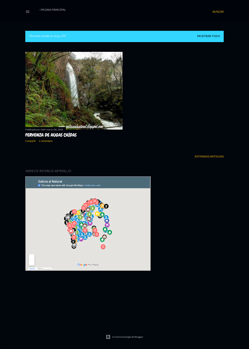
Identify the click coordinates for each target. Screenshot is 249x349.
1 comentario (46, 141)
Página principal (53, 9)
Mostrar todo (208, 36)
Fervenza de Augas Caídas (50, 135)
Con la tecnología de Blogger (127, 336)
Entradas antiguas (209, 156)
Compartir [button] (30, 141)
